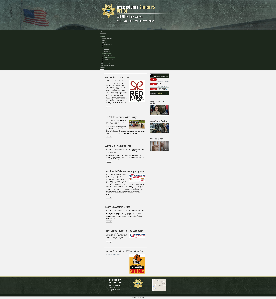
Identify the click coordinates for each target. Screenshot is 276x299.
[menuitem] (101, 31)
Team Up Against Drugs (117, 206)
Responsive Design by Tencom (138, 297)
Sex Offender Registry (138, 295)
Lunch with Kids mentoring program (124, 171)
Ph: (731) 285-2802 (114, 290)
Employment (157, 295)
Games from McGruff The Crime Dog (124, 251)
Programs (129, 295)
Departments (121, 295)
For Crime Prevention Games (113, 255)
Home (105, 295)
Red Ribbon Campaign (117, 77)
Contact (165, 295)
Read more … (109, 106)
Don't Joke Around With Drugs (121, 117)
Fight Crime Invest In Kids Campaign (124, 230)
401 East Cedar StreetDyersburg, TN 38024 (115, 286)
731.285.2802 (127, 21)
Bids (171, 295)
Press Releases (112, 295)
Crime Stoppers (149, 295)
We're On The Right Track (118, 145)
